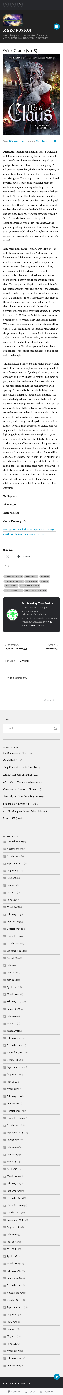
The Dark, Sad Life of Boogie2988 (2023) (23, 796)
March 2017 (13, 1351)
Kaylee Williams (14, 581)
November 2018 (15, 1205)
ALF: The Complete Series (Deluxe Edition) (25, 811)
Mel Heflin (31, 581)
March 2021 (13, 1030)
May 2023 (12, 892)
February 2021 (14, 1038)
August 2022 (13, 958)
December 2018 (15, 1198)
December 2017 (15, 1285)
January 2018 (13, 1278)
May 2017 (11, 1336)
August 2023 (13, 870)
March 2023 (13, 907)
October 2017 (13, 1300)
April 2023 (12, 900)
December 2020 (15, 1045)
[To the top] (57, 1377)
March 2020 (13, 1089)
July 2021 (11, 1016)
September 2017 (15, 1307)
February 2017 (14, 1358)
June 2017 (12, 1329)
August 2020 (13, 1074)
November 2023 (15, 849)
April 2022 (12, 987)
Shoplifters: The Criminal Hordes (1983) (23, 767)
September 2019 (15, 1132)
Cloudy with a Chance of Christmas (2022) (24, 789)
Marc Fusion (17, 30)
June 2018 (12, 1242)
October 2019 (14, 1125)
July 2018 (11, 1234)
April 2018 (12, 1256)
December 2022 (15, 929)
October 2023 (14, 856)
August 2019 (13, 1140)
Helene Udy (31, 576)
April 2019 (12, 1169)
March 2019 (13, 1176)
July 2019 (11, 1147)
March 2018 (13, 1263)
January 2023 (13, 921)
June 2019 (12, 1154)
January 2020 (13, 1103)
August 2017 (13, 1314)
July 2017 (11, 1321)
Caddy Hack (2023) (12, 760)
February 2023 (14, 914)
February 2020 (14, 1096)
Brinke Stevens (13, 576)
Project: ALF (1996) (12, 818)
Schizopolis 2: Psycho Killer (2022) (20, 804)
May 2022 (12, 980)
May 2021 (12, 1023)
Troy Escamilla (13, 590)
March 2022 (13, 994)
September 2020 (15, 1067)
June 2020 (12, 1081)
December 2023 (15, 841)
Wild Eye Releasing (35, 590)
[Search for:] (31, 728)
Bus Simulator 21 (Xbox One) (18, 753)
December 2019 (15, 1111)
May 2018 (12, 1249)
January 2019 (13, 1191)
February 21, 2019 (18, 141)
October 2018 (14, 1212)
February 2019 (14, 1183)
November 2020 (15, 1052)
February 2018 (14, 1271)
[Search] (20, 4)
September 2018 (15, 1220)
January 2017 (13, 1365)
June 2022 (12, 972)
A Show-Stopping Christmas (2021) (21, 774)
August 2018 (13, 1227)
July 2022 (11, 965)
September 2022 (15, 951)
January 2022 (13, 1009)
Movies (44, 581)
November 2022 (15, 936)
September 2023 (15, 863)
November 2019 (15, 1118)
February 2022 (14, 1001)
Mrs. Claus (11, 586)
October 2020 (14, 1060)
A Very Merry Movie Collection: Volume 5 (24, 782)
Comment (49, 700)
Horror (45, 576)
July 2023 (11, 878)
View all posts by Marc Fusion (37, 623)
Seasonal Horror (29, 586)
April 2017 (12, 1343)
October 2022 (14, 943)
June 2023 (12, 885)
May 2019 (12, 1161)
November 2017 (15, 1292)
